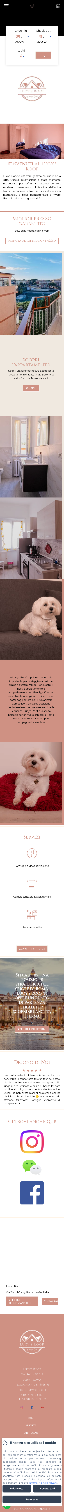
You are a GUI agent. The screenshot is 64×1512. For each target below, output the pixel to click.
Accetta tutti (47, 1488)
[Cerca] (43, 55)
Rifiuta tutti (16, 1488)
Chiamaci (51, 1301)
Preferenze (31, 1499)
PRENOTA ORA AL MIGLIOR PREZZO (32, 241)
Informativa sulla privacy (43, 1482)
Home (31, 1418)
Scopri (31, 388)
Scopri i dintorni (32, 1029)
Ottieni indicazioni (20, 1301)
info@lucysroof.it (32, 1390)
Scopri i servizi (32, 949)
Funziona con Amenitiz (32, 1509)
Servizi (31, 1425)
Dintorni (31, 1433)
